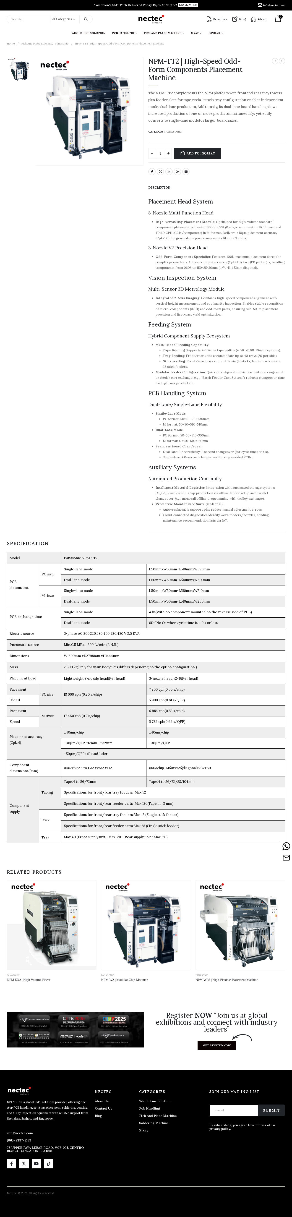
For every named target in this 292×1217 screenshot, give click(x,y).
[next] (282, 61)
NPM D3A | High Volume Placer (28, 980)
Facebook (152, 171)
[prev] (275, 61)
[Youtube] (36, 1163)
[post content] (51, 925)
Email (186, 171)
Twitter (160, 171)
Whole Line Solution (88, 33)
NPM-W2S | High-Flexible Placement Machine (227, 980)
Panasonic (173, 131)
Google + (177, 171)
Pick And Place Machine (162, 33)
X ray (195, 33)
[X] (24, 1163)
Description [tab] (159, 188)
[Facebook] (11, 1163)
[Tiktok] (48, 1163)
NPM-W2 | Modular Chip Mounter (124, 980)
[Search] (86, 19)
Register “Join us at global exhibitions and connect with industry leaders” (217, 1022)
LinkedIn (169, 171)
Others (214, 33)
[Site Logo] (151, 19)
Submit (271, 1110)
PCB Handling (123, 33)
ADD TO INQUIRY (201, 153)
